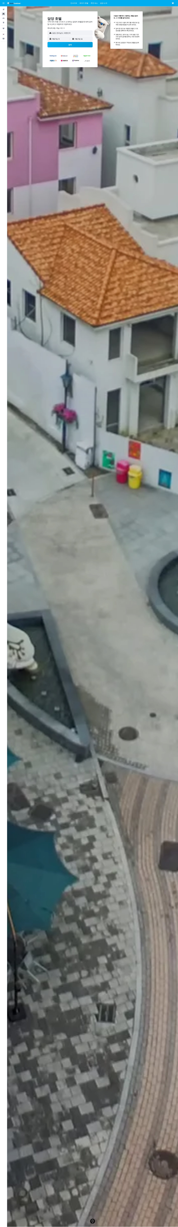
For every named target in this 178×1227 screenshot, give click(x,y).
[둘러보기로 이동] (3, 22)
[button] (3, 3)
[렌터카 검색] (3, 18)
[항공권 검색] (3, 9)
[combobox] (56, 28)
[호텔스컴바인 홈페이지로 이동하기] (13, 3)
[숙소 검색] (3, 14)
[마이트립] (3, 28)
